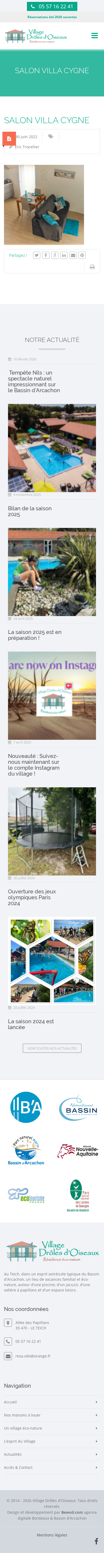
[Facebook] (45, 255)
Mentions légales (52, 1535)
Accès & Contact (18, 1467)
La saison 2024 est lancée (31, 1024)
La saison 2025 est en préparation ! (35, 635)
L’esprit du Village (19, 1441)
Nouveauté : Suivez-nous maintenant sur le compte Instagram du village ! (33, 765)
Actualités (13, 1454)
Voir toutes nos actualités (52, 1048)
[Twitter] (36, 255)
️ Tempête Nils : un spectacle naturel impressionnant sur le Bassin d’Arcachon (34, 381)
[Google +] (54, 255)
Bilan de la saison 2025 (30, 511)
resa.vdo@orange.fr (32, 1356)
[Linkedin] (63, 255)
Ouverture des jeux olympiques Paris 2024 (32, 897)
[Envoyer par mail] (73, 255)
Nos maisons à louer (22, 1415)
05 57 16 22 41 (56, 6)
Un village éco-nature (23, 1428)
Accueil (10, 1401)
